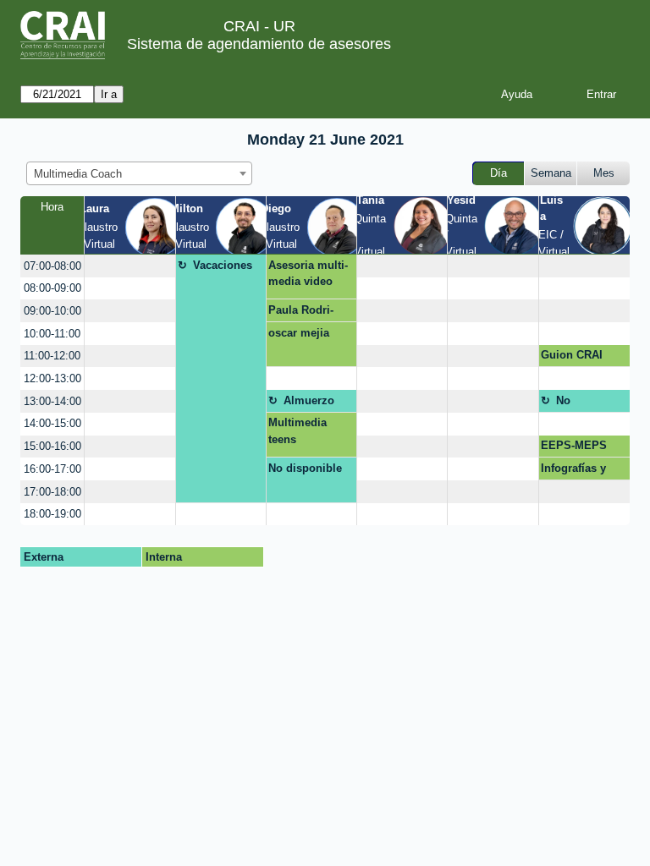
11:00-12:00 (52, 355)
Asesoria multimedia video (308, 273)
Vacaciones (222, 265)
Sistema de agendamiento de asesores (259, 44)
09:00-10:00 (52, 310)
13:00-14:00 (52, 401)
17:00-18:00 (52, 491)
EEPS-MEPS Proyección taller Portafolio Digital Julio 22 (580, 448)
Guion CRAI (572, 354)
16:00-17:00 (52, 469)
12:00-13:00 (52, 378)
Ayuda (516, 94)
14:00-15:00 (52, 423)
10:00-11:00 (52, 333)
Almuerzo (309, 400)
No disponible (584, 403)
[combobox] (139, 173)
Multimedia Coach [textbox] (78, 173)
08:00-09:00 (52, 288)
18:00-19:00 (52, 513)
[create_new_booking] (129, 266)
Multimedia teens (297, 431)
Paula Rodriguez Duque (300, 313)
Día (498, 173)
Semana (551, 173)
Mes (603, 173)
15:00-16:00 (52, 446)
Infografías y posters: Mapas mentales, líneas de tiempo (583, 471)
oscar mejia (298, 332)
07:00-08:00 (52, 266)
